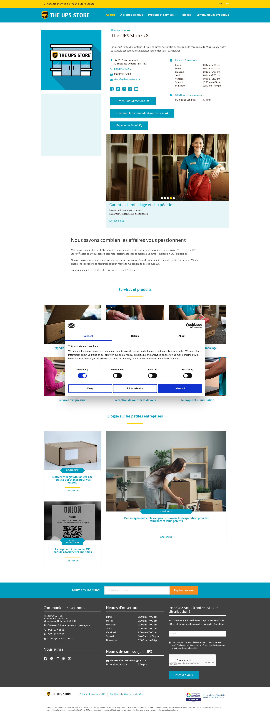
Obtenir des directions (130, 101)
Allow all (180, 388)
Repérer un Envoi (127, 125)
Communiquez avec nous (213, 15)
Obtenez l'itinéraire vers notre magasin (69, 625)
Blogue (186, 15)
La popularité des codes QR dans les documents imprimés (72, 551)
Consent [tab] (88, 336)
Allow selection (135, 388)
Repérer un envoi (183, 590)
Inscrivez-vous (184, 675)
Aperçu (110, 15)
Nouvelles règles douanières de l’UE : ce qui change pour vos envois (72, 480)
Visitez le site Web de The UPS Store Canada (70, 4)
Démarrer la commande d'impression (140, 113)
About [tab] (181, 336)
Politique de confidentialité (92, 694)
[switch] (117, 375)
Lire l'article (166, 537)
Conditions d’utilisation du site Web (126, 694)
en (220, 3)
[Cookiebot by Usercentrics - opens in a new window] (188, 325)
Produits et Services (161, 15)
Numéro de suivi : (86, 590)
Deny (90, 388)
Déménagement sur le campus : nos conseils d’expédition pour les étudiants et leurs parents (166, 520)
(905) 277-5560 (122, 74)
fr (227, 3)
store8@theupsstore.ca (127, 79)
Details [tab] (135, 336)
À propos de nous (131, 15)
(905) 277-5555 (122, 69)
